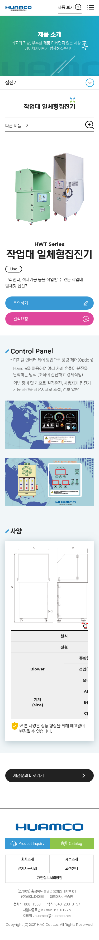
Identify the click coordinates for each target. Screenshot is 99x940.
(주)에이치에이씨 (18, 7)
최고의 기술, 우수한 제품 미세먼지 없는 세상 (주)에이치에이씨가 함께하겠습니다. (49, 46)
